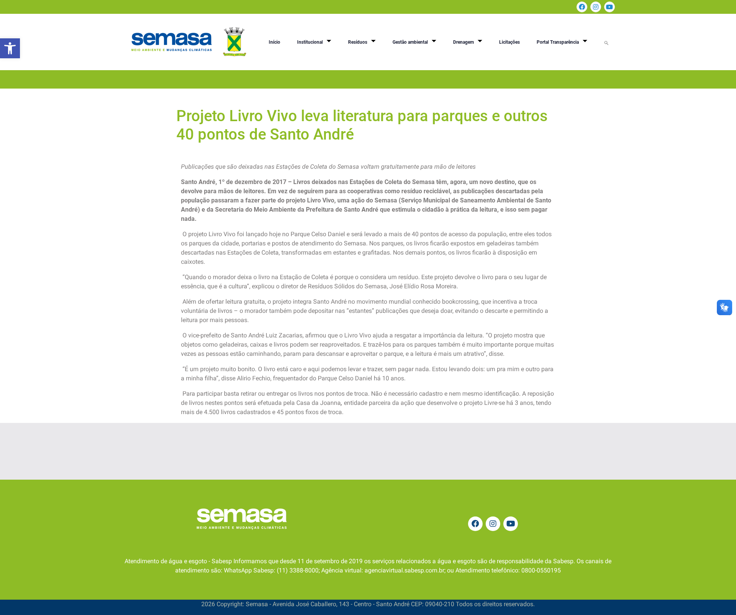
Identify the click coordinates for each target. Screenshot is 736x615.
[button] (10, 48)
